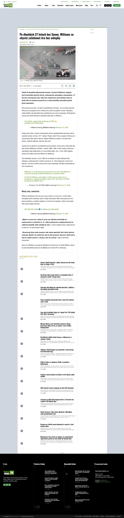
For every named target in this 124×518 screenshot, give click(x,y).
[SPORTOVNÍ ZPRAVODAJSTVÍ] (6, 5)
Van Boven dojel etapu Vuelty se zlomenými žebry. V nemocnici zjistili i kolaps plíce (56, 276)
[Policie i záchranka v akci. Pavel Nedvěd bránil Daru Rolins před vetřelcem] (39, 494)
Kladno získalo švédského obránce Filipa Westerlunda (82, 500)
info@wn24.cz (104, 480)
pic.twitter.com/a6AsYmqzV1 (34, 181)
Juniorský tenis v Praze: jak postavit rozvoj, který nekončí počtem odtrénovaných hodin (81, 479)
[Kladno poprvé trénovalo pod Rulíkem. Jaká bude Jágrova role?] (69, 487)
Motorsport (22, 29)
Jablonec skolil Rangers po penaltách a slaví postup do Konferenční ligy (57, 351)
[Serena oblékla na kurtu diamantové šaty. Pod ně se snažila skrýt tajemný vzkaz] (39, 473)
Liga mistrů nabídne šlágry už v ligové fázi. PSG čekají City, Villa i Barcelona (57, 313)
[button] (100, 5)
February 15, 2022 (62, 127)
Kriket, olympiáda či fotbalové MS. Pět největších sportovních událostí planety (52, 486)
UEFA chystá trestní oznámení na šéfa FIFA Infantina (57, 388)
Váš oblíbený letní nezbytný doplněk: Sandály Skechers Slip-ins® (82, 493)
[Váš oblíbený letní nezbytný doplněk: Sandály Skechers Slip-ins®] (69, 494)
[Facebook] (105, 5)
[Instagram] (108, 5)
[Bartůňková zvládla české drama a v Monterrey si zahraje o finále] (29, 340)
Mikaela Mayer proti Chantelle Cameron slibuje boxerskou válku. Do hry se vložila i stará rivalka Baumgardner (55, 326)
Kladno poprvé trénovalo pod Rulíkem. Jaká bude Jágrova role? (82, 486)
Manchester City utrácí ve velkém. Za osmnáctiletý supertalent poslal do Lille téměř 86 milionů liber (56, 438)
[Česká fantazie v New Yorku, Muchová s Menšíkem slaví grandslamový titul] (29, 415)
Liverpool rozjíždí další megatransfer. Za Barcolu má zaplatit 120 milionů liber (57, 400)
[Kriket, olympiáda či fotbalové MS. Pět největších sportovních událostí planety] (39, 487)
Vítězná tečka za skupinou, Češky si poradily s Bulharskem (55, 363)
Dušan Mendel (26, 86)
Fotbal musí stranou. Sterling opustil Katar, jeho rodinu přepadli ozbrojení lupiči (52, 500)
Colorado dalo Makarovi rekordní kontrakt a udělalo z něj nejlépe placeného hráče (57, 288)
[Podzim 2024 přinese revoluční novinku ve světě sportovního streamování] (39, 480)
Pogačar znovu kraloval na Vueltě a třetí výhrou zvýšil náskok (57, 376)
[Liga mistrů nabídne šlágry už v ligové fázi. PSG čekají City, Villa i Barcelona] (29, 315)
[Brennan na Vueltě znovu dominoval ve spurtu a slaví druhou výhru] (29, 427)
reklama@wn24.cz (106, 482)
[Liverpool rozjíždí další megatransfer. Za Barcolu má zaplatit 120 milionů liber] (29, 402)
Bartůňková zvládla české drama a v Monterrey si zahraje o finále (56, 338)
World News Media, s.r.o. (15, 516)
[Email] (70, 85)
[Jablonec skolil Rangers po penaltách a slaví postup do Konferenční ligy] (29, 352)
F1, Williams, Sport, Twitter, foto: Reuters (33, 80)
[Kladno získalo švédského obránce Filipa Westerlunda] (69, 501)
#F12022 (67, 179)
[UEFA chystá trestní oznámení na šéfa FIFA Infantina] (29, 390)
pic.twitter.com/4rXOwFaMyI (33, 123)
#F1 (54, 179)
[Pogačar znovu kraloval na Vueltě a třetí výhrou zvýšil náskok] (29, 377)
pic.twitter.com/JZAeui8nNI (50, 209)
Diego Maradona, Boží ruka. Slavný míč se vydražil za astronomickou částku (82, 472)
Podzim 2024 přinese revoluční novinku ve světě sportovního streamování (51, 479)
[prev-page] (21, 449)
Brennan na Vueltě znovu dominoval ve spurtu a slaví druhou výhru (57, 425)
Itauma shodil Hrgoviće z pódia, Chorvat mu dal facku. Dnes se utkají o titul (57, 263)
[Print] (73, 85)
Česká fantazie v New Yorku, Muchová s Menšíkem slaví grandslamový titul (56, 413)
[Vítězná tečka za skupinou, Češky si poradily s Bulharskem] (29, 365)
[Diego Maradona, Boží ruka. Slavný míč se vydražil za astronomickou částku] (69, 473)
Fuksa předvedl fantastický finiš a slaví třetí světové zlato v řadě (57, 301)
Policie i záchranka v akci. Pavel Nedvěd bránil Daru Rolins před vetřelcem (51, 493)
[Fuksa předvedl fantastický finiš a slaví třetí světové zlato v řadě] (29, 303)
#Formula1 (59, 179)
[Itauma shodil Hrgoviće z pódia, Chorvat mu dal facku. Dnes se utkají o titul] (29, 265)
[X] (110, 5)
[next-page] (23, 449)
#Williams (27, 172)
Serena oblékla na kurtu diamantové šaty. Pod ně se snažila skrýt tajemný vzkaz (51, 472)
